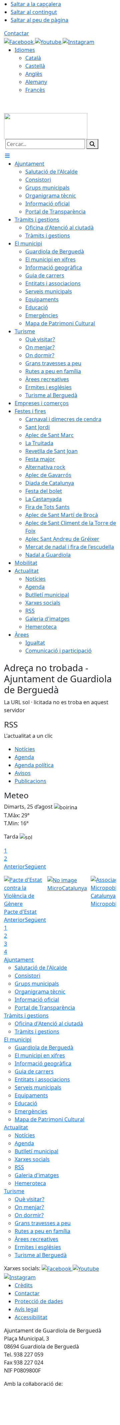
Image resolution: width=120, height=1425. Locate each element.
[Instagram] (78, 41)
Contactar (16, 33)
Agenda (24, 757)
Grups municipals (37, 983)
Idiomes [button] (25, 50)
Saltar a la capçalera (36, 4)
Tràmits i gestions (26, 1015)
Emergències (31, 1111)
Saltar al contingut (34, 12)
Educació (26, 1103)
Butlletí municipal (36, 1151)
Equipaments (31, 1095)
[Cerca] (92, 144)
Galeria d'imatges (37, 1175)
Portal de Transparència (45, 1007)
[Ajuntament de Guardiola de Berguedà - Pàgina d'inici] (45, 125)
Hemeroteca (30, 1183)
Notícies (25, 749)
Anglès (33, 74)
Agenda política (34, 765)
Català (33, 58)
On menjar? (29, 1207)
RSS (19, 1167)
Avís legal (26, 1309)
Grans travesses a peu (43, 1223)
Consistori (27, 975)
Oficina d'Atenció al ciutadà (49, 1023)
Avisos (23, 773)
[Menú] (7, 155)
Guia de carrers (34, 1071)
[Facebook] (19, 41)
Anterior (14, 866)
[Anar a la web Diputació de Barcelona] (60, 1405)
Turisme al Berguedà (41, 1255)
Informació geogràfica (43, 1063)
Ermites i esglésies (38, 1247)
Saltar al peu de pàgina (39, 20)
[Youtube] (49, 41)
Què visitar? (29, 1199)
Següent (35, 866)
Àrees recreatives (36, 1239)
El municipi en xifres (40, 1055)
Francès (35, 89)
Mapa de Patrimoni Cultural (49, 1119)
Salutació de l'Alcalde (41, 967)
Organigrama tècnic (40, 991)
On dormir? (29, 1215)
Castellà (35, 66)
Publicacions (30, 781)
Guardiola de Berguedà (44, 1047)
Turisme (14, 1191)
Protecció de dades (39, 1301)
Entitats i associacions (42, 1079)
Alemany (36, 81)
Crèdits (24, 1285)
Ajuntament (19, 959)
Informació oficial (37, 999)
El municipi (17, 1039)
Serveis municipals (38, 1087)
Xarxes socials (32, 1159)
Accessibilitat (31, 1317)
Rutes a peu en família (42, 1231)
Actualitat (16, 1127)
